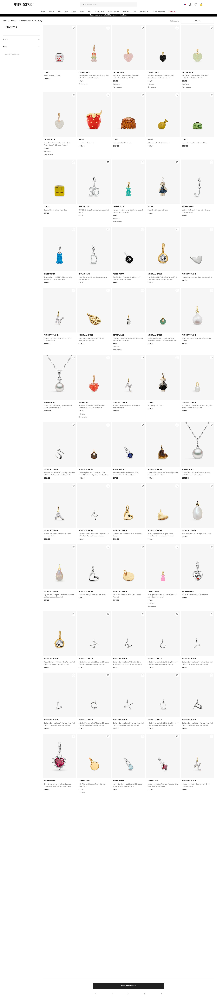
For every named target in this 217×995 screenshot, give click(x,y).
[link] (59, 75)
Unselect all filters (12, 54)
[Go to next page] (161, 993)
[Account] (190, 4)
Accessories (26, 21)
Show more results (128, 985)
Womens (14, 21)
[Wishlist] (195, 4)
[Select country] (185, 4)
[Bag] (201, 4)
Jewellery (38, 21)
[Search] (83, 4)
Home (5, 21)
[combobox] (110, 4)
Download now (122, 15)
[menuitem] (43, 11)
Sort (195, 21)
